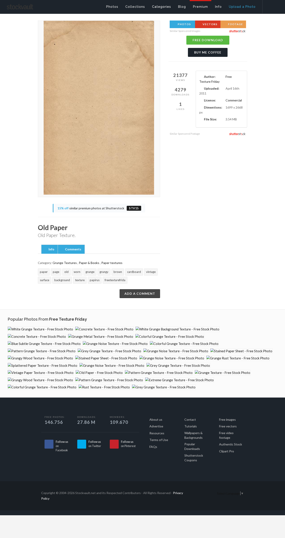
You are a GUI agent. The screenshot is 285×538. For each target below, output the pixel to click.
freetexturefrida (115, 280)
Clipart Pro (226, 451)
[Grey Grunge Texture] (109, 351)
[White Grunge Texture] (40, 329)
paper (44, 272)
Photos (184, 24)
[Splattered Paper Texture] (42, 365)
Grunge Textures (65, 263)
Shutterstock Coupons (193, 457)
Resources (156, 433)
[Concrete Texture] (104, 329)
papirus (95, 280)
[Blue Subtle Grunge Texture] (44, 343)
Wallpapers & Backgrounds (193, 435)
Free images (227, 419)
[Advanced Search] (270, 5)
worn (77, 272)
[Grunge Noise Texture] (115, 343)
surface (44, 280)
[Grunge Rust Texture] (237, 358)
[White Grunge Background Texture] (177, 329)
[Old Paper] (99, 372)
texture (80, 280)
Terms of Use (158, 440)
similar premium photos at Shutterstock (98, 208)
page (56, 272)
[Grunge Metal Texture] (100, 336)
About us (155, 419)
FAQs (153, 447)
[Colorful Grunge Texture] (169, 336)
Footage (235, 24)
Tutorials (190, 426)
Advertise (156, 426)
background (62, 280)
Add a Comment (139, 293)
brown (118, 272)
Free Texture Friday (68, 319)
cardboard (134, 272)
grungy (104, 272)
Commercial (234, 100)
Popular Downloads (192, 446)
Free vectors (228, 426)
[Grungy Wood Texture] (40, 358)
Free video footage (226, 435)
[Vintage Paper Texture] (40, 372)
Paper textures (111, 263)
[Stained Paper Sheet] (241, 351)
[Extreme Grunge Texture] (179, 380)
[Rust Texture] (104, 387)
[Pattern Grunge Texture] (41, 351)
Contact (190, 419)
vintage (151, 272)
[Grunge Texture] (222, 372)
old (66, 272)
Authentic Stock (230, 444)
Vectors (209, 24)
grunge (90, 272)
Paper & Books (89, 263)
